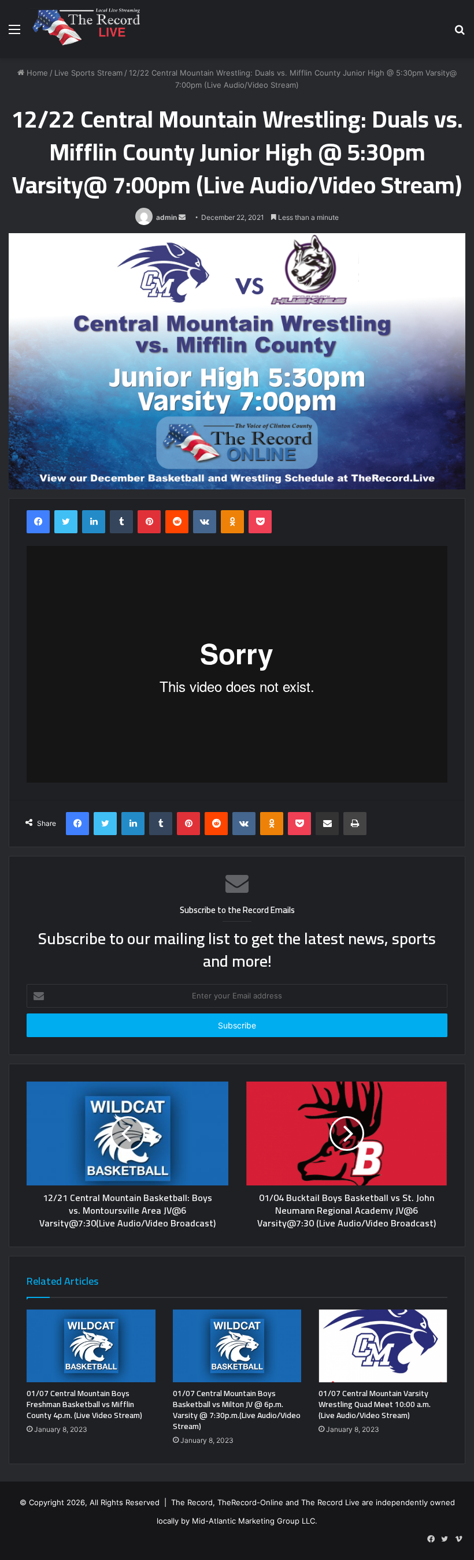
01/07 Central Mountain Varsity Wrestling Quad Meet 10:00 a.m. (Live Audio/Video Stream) (375, 1404)
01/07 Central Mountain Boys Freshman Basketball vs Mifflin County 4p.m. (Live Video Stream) (84, 1404)
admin (166, 217)
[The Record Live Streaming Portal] (85, 29)
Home (36, 72)
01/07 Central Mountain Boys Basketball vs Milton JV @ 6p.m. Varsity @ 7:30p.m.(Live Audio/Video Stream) (237, 1410)
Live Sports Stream (88, 72)
